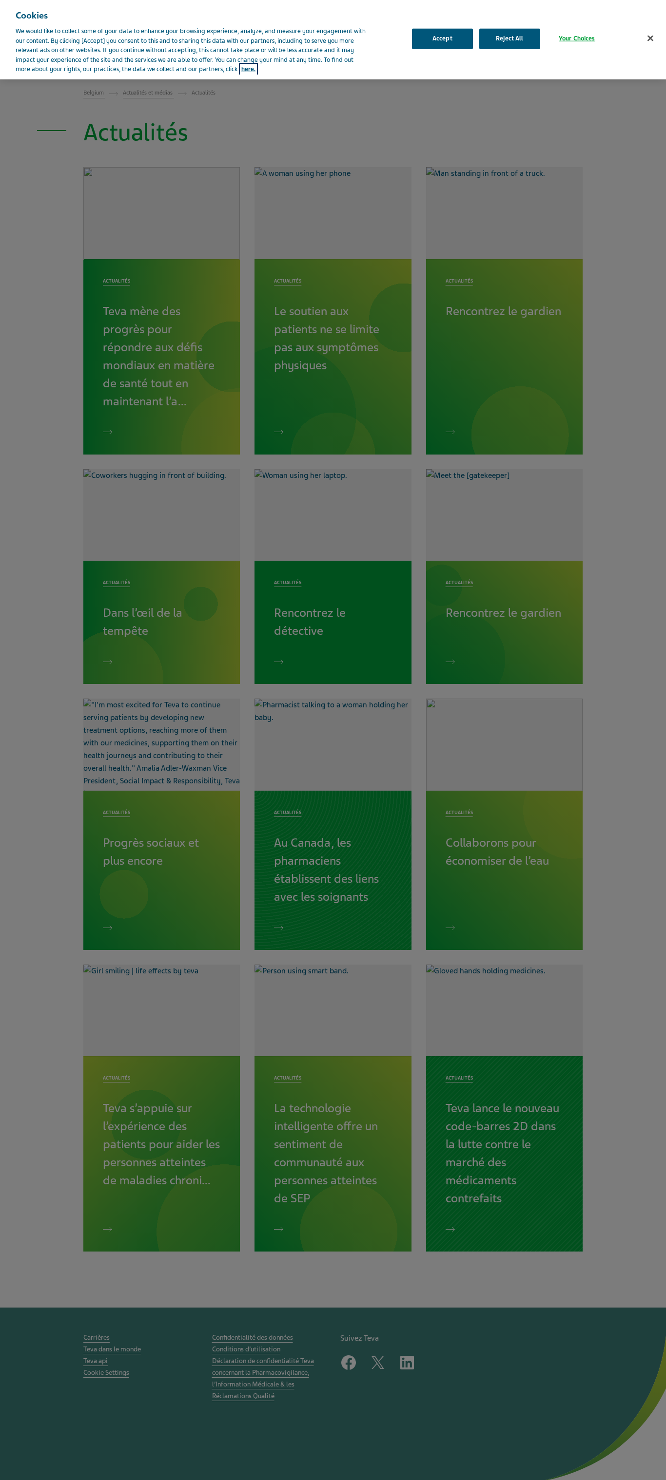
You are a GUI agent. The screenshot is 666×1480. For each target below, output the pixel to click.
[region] (333, 39)
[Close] (650, 38)
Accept (442, 38)
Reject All (509, 38)
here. (248, 69)
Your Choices (577, 38)
